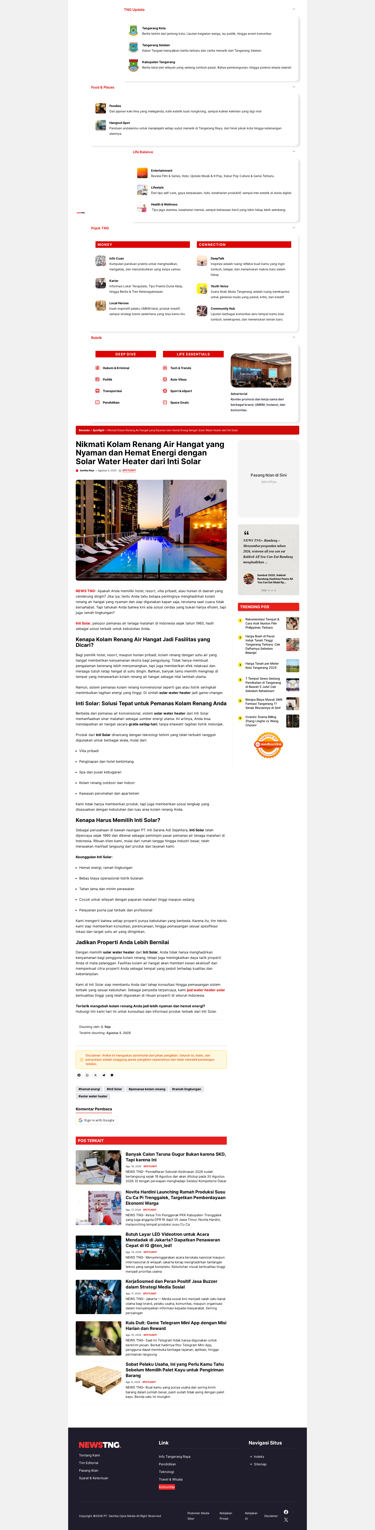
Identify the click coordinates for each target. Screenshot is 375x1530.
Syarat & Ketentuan (93, 1478)
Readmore (253, 559)
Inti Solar (115, 1089)
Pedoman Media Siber (198, 1515)
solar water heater (94, 1096)
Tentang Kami (89, 1455)
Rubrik (96, 337)
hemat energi (90, 1089)
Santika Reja (87, 470)
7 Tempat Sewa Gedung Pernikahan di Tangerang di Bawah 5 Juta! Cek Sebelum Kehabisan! (263, 685)
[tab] (262, 590)
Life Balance (143, 152)
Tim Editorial (88, 1463)
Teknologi (166, 1472)
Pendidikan (167, 1464)
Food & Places (102, 87)
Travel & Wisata (171, 1479)
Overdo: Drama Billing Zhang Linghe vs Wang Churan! (261, 721)
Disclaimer (271, 1516)
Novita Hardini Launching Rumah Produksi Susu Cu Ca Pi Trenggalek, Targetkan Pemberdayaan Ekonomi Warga (175, 1197)
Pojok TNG (100, 228)
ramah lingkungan (187, 1089)
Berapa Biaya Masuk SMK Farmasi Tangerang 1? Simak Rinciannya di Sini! (264, 704)
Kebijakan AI (251, 1515)
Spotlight (98, 430)
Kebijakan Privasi (226, 1515)
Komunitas (167, 1487)
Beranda (84, 430)
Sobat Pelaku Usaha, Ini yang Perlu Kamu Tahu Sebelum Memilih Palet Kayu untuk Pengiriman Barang (175, 1370)
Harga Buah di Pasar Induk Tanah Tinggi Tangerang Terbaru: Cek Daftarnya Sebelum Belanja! (262, 644)
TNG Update (134, 9)
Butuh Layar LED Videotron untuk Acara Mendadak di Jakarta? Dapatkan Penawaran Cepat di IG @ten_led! (173, 1240)
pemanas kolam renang (148, 1089)
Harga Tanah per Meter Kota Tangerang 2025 (262, 665)
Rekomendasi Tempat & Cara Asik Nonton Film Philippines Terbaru (262, 623)
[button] (294, 9)
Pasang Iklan (88, 1470)
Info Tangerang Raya (174, 1456)
